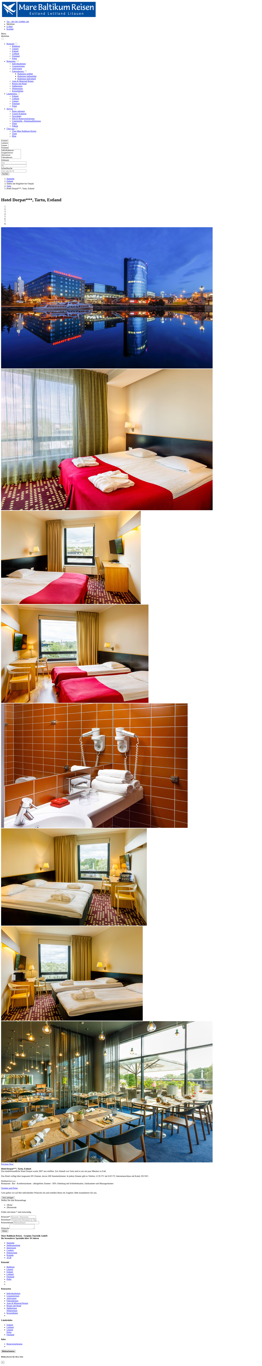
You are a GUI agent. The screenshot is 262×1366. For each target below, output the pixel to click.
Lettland (15, 53)
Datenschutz (12, 1253)
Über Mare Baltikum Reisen (24, 131)
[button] (5, 1164)
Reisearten (11, 61)
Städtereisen (17, 86)
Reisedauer (6, 1220)
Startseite (10, 179)
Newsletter (16, 116)
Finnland (16, 56)
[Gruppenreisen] (11, 153)
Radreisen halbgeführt (26, 76)
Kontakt (10, 1255)
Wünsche (5, 1228)
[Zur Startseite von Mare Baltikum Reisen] (49, 17)
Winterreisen (17, 88)
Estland (15, 51)
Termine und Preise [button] (9, 1188)
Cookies (10, 1250)
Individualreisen (19, 64)
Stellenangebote (13, 1245)
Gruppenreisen (18, 66)
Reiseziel (10, 44)
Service (10, 109)
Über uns (10, 129)
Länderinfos (12, 94)
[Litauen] (4, 145)
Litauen (15, 49)
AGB (9, 1257)
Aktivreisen (17, 68)
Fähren (15, 126)
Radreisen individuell (26, 79)
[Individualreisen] (11, 150)
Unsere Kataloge (19, 114)
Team (14, 133)
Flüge (14, 123)
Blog (14, 136)
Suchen (5, 174)
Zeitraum (5, 160)
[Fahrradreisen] (11, 157)
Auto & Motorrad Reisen (23, 81)
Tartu (9, 186)
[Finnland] (4, 148)
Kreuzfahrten (17, 91)
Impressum (11, 1248)
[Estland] (4, 141)
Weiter (4, 1231)
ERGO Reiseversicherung (23, 118)
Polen (14, 58)
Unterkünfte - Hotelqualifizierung (26, 121)
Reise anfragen (18, 111)
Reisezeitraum (7, 1222)
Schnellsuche (6, 168)
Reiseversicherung (14, 1344)
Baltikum (16, 46)
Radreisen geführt (25, 74)
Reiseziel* (5, 1217)
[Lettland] (4, 143)
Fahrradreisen (18, 71)
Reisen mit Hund (19, 83)
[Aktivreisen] (11, 155)
